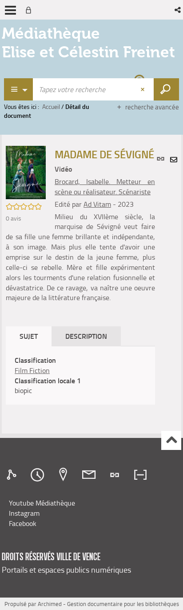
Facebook (22, 523)
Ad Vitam (97, 204)
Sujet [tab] (29, 336)
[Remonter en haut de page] (171, 440)
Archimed (50, 604)
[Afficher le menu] (10, 10)
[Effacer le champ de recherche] (143, 89)
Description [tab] (86, 336)
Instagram (24, 513)
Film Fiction (32, 370)
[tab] (13, 475)
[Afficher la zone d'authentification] (30, 10)
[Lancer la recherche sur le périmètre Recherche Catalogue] (166, 89)
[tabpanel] (80, 375)
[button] (178, 10)
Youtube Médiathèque (42, 503)
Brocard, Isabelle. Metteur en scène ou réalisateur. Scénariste (105, 187)
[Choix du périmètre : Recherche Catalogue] (18, 89)
